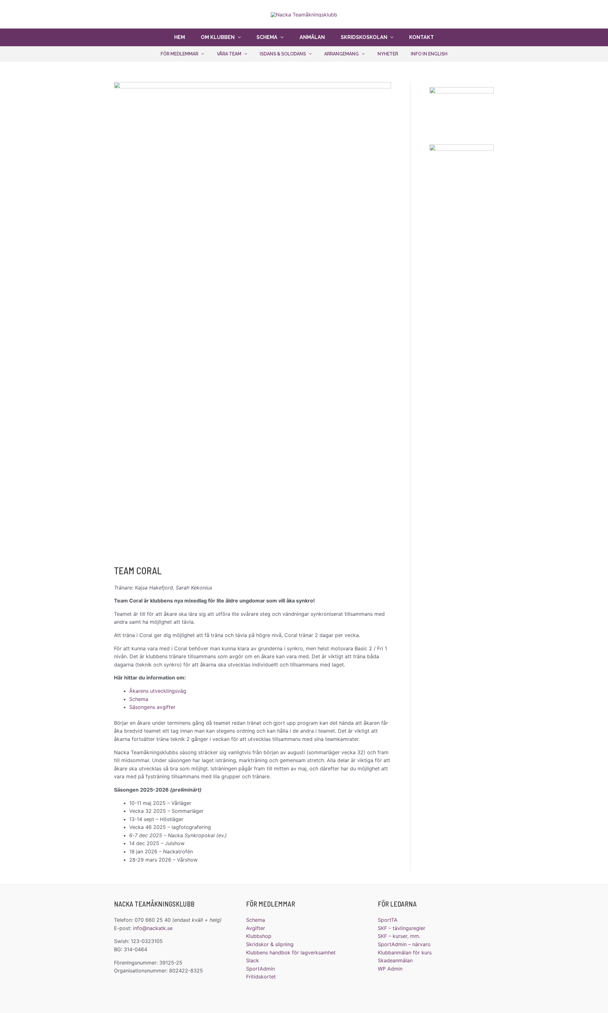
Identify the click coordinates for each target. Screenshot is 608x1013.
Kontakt (421, 37)
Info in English (429, 53)
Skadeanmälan (395, 960)
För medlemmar (179, 53)
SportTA (387, 920)
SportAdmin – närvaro (404, 944)
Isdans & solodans (283, 53)
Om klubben (218, 37)
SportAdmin (260, 968)
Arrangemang (341, 53)
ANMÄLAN (574, 11)
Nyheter (387, 53)
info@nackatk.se (153, 928)
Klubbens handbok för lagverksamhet (291, 952)
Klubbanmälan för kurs (405, 952)
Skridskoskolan (364, 37)
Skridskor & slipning (270, 944)
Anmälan (312, 37)
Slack (252, 960)
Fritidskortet (261, 976)
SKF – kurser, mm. (399, 936)
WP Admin (390, 968)
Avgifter (255, 928)
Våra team (229, 53)
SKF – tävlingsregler (401, 928)
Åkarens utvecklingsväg (157, 691)
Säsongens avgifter (152, 707)
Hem (179, 37)
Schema (266, 37)
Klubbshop (258, 936)
